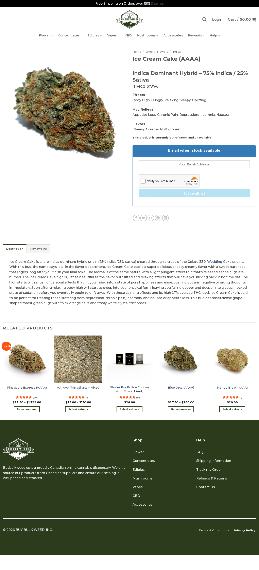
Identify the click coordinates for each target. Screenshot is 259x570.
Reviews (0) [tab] (38, 248)
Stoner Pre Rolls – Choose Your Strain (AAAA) (129, 389)
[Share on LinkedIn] (165, 218)
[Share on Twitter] (143, 218)
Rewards (195, 35)
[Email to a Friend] (151, 218)
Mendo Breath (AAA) (232, 387)
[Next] (256, 377)
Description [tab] (14, 248)
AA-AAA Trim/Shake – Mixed (78, 387)
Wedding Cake (219, 262)
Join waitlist (194, 193)
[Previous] (3, 377)
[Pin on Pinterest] (158, 218)
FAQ (199, 452)
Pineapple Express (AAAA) (27, 387)
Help (213, 35)
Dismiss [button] (157, 3)
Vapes (112, 35)
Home (137, 51)
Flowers (162, 51)
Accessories (173, 35)
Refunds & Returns (211, 478)
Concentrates (69, 35)
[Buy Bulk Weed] (129, 19)
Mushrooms (146, 35)
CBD (128, 35)
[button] (242, 19)
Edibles (93, 35)
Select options (26, 409)
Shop (149, 51)
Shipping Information (213, 461)
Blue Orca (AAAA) (181, 387)
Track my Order (209, 470)
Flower (44, 35)
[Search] (204, 19)
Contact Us (205, 487)
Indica (176, 51)
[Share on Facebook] (136, 218)
